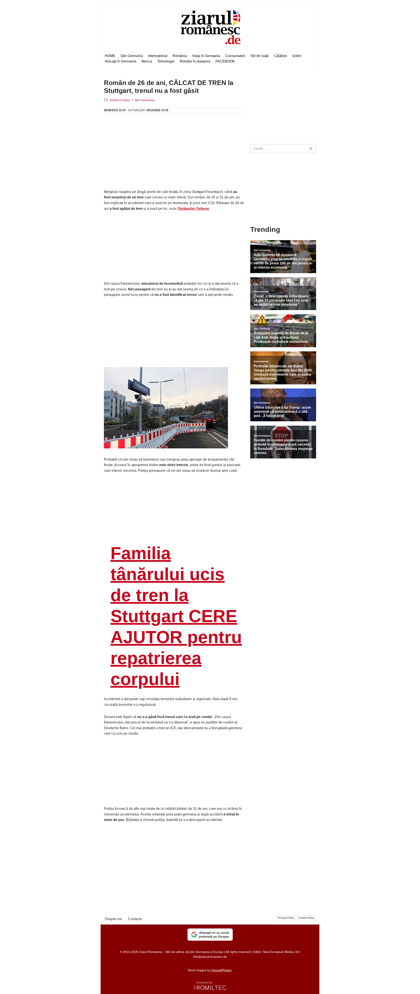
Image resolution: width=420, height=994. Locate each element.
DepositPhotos (221, 970)
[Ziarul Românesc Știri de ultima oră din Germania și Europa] (210, 26)
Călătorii (280, 56)
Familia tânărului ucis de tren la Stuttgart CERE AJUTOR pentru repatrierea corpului (176, 616)
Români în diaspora (195, 61)
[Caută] (311, 148)
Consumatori (235, 56)
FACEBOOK (225, 61)
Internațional (157, 56)
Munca (147, 61)
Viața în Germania (206, 56)
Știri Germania (132, 56)
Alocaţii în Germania (120, 61)
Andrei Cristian (120, 100)
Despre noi (113, 919)
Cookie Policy (306, 917)
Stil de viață (259, 56)
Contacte (135, 919)
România (180, 56)
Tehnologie (166, 61)
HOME (110, 56)
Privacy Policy (286, 917)
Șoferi (296, 56)
